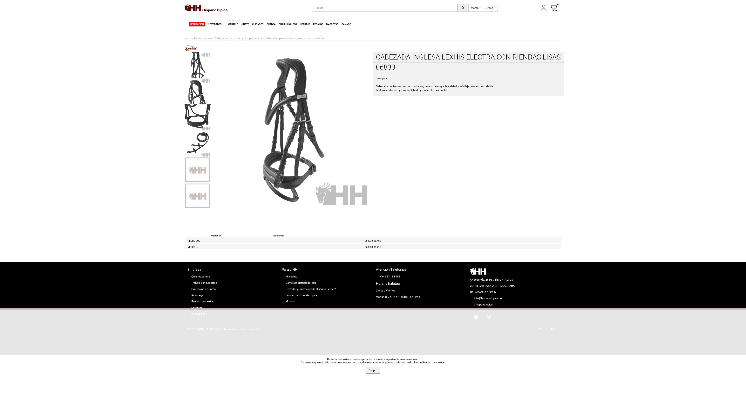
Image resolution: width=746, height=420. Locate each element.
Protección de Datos (203, 288)
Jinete (245, 24)
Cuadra (271, 24)
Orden (490, 7)
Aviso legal (197, 295)
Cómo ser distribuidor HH (301, 282)
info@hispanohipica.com (489, 298)
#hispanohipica (483, 304)
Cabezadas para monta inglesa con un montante (294, 38)
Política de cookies (202, 301)
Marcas (290, 301)
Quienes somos (200, 276)
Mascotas (332, 24)
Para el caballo (203, 38)
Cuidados (257, 24)
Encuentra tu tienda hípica (301, 295)
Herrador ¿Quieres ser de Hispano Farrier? (311, 288)
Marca (475, 7)
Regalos (318, 24)
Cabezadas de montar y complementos (238, 38)
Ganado (346, 24)
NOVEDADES (214, 24)
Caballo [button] (233, 24)
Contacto (197, 307)
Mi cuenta (291, 276)
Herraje (305, 24)
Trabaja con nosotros (204, 282)
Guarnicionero (288, 24)
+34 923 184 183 (390, 276)
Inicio (188, 38)
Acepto (373, 370)
